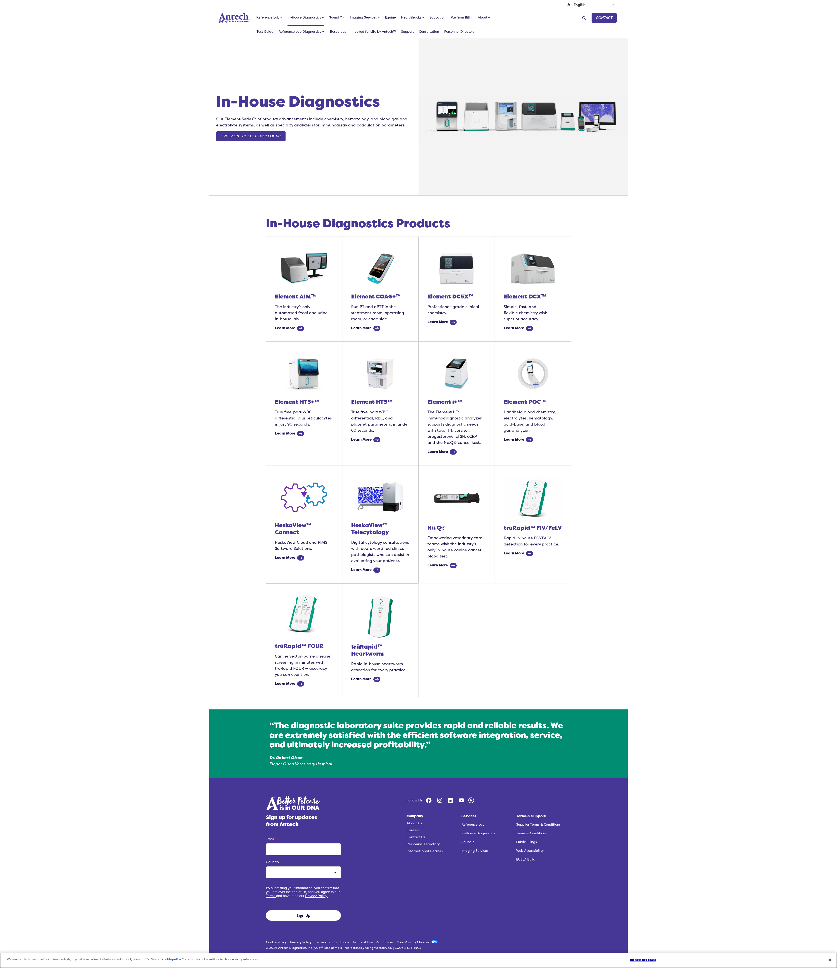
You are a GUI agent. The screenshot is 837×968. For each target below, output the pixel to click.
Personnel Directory (423, 844)
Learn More (285, 328)
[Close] (830, 960)
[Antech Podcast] (471, 800)
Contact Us (416, 837)
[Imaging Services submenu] (379, 17)
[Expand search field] (584, 18)
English (579, 5)
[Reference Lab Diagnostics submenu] (323, 32)
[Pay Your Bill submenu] (472, 17)
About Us (414, 823)
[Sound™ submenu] (344, 17)
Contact (604, 18)
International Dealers (425, 851)
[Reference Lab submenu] (281, 17)
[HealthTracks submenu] (423, 17)
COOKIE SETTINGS (408, 948)
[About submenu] (489, 17)
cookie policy (171, 959)
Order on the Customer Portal (250, 136)
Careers (413, 830)
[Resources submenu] (348, 32)
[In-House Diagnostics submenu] (323, 17)
